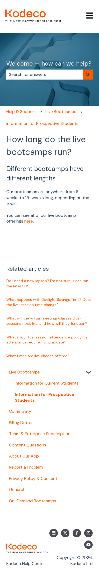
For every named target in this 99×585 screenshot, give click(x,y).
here (28, 221)
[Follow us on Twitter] (65, 533)
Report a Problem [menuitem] (26, 467)
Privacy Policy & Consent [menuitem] (33, 478)
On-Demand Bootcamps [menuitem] (32, 501)
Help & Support (21, 111)
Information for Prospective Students (42, 123)
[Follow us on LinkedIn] (53, 533)
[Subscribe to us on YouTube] (88, 544)
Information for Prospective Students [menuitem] (44, 397)
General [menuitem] (16, 489)
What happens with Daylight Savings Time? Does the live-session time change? (49, 302)
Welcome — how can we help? (48, 63)
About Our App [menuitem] (24, 456)
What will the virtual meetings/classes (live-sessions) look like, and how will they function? (46, 321)
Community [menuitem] (20, 411)
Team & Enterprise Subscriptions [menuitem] (41, 433)
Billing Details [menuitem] (21, 422)
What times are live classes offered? (38, 355)
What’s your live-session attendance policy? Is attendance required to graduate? (46, 340)
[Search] (88, 75)
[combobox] (44, 75)
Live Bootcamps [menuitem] (24, 372)
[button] (88, 372)
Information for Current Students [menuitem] (47, 383)
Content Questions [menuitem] (27, 445)
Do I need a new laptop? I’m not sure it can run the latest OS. (47, 283)
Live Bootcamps (60, 111)
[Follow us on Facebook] (77, 533)
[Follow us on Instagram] (88, 533)
